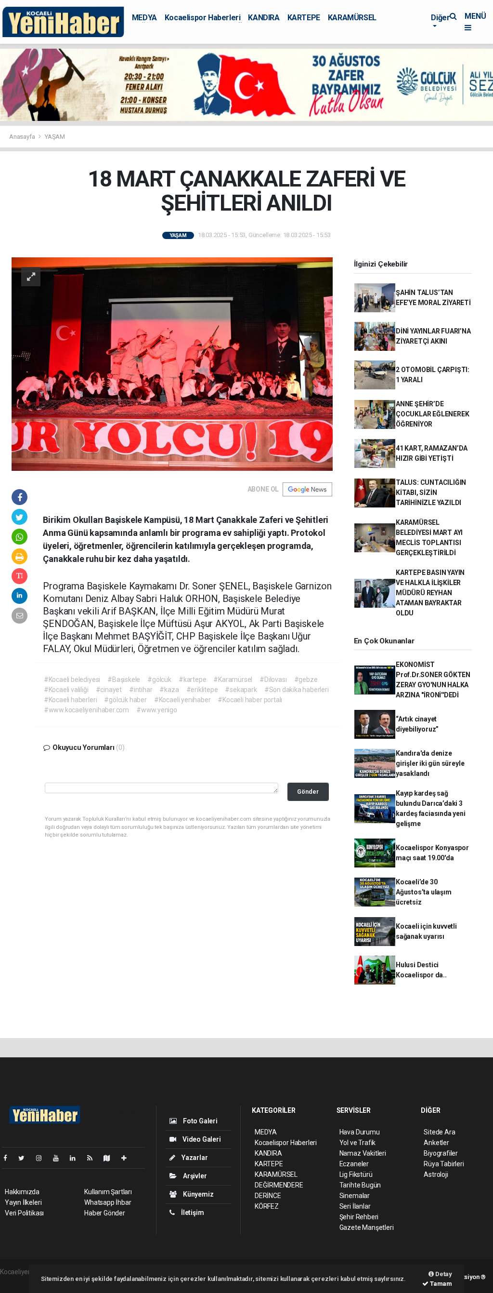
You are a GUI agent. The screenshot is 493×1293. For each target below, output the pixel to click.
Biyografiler (441, 1153)
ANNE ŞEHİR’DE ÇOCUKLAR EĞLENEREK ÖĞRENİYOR (432, 414)
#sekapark (241, 689)
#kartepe (192, 679)
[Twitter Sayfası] (25, 1158)
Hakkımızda (22, 1192)
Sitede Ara (439, 1132)
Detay (443, 1274)
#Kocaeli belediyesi (72, 679)
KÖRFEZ (267, 1206)
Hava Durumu (359, 1132)
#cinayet (109, 689)
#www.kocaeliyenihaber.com (86, 710)
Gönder (308, 791)
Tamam (440, 1283)
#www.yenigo (156, 710)
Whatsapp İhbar (107, 1202)
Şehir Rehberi (359, 1217)
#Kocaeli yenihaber (182, 700)
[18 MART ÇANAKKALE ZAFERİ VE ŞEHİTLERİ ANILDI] (172, 363)
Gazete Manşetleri (366, 1227)
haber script (17, 1282)
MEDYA (144, 17)
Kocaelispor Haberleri (203, 17)
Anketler (436, 1142)
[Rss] (93, 1158)
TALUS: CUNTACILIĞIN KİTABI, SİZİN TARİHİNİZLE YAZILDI (431, 493)
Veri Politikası (24, 1213)
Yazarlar (194, 1157)
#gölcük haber (125, 700)
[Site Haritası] (111, 1158)
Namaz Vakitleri (362, 1153)
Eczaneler (354, 1164)
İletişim (192, 1212)
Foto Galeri (200, 1121)
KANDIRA (263, 17)
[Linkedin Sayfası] (76, 1158)
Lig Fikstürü (356, 1174)
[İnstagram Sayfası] (43, 1158)
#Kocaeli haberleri (70, 700)
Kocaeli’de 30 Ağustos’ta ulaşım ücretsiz (424, 892)
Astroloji (436, 1174)
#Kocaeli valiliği (66, 689)
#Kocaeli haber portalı (250, 700)
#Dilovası (272, 679)
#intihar (140, 689)
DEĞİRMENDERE (279, 1185)
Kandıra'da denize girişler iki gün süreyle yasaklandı (430, 763)
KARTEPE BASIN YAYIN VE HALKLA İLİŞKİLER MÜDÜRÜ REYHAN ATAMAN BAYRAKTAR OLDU (430, 593)
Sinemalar (354, 1196)
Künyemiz (197, 1194)
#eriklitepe (202, 689)
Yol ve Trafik (357, 1142)
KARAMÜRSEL (352, 17)
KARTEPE (303, 17)
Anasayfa (22, 136)
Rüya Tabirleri (444, 1164)
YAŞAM (55, 136)
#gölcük (159, 679)
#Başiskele (123, 679)
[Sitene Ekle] (127, 1158)
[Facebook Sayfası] (9, 1158)
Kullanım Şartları (108, 1192)
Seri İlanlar (355, 1206)
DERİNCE (268, 1196)
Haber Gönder (104, 1213)
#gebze (306, 679)
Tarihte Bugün (360, 1185)
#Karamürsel (232, 679)
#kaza (169, 689)
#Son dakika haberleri (296, 689)
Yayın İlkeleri (23, 1202)
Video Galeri (201, 1139)
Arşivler (194, 1176)
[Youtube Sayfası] (59, 1158)
